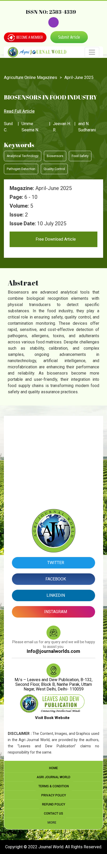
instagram (55, 611)
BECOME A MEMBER (29, 37)
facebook (55, 579)
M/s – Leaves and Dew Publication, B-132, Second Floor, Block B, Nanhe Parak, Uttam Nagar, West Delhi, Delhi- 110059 (53, 684)
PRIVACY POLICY (53, 795)
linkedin (55, 595)
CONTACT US (53, 813)
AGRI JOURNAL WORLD (53, 777)
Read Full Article (19, 111)
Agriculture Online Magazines (30, 77)
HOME (53, 768)
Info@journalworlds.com (53, 651)
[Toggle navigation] (92, 52)
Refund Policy (53, 804)
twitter (55, 562)
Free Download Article (55, 239)
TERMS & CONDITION (53, 786)
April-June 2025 (78, 77)
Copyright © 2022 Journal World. (35, 846)
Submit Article (69, 37)
